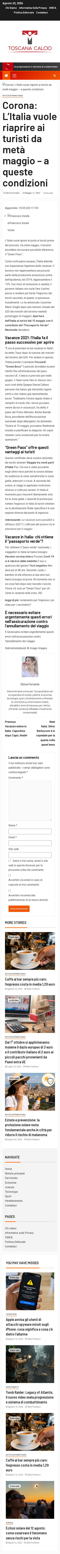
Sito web (13, 849)
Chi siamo (11, 8)
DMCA (52, 8)
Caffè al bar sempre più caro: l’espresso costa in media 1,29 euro (27, 1465)
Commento (15, 777)
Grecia (36, 384)
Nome (12, 825)
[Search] (54, 75)
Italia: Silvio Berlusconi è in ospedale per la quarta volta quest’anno (45, 733)
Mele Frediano (33, 989)
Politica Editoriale (24, 12)
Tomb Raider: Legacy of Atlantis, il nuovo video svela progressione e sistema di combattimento (30, 1397)
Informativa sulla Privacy (33, 8)
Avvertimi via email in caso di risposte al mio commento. (25, 882)
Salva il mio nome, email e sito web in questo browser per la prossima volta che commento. (28, 865)
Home (8, 1169)
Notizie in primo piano (12, 96)
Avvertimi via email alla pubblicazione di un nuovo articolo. (28, 898)
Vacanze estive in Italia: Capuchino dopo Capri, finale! (16, 728)
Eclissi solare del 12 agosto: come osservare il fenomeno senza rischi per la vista (26, 1533)
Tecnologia (11, 1191)
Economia (10, 1182)
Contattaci (42, 12)
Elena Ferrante (13, 193)
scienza (9, 1187)
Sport (8, 1196)
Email (12, 837)
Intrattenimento (14, 1200)
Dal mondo (11, 1178)
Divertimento (12, 1387)
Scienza (9, 1523)
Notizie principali (15, 1173)
